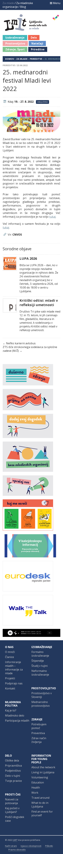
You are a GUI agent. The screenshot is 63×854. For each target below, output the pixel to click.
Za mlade (21, 58)
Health (35, 787)
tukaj (52, 216)
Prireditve (38, 49)
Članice (9, 657)
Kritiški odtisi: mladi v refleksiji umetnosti (38, 302)
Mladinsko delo (14, 715)
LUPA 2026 (28, 258)
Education (37, 782)
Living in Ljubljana (42, 772)
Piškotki (49, 845)
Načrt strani (11, 845)
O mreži (10, 652)
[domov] (33, 29)
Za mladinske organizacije (18, 5)
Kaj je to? (10, 710)
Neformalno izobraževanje (40, 672)
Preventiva (38, 733)
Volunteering (39, 777)
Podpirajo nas (14, 683)
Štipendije (37, 661)
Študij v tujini (39, 666)
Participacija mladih (17, 720)
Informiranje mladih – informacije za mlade (14, 667)
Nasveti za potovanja (11, 801)
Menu (56, 3)
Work (34, 792)
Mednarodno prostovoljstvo (40, 704)
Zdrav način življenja (38, 740)
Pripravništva (13, 765)
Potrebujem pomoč (38, 726)
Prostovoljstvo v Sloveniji (41, 695)
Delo (34, 37)
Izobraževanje (15, 37)
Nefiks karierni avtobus (21, 343)
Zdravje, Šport (15, 49)
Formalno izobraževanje (40, 653)
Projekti (10, 678)
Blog (23, 7)
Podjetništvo (13, 770)
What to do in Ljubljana (39, 804)
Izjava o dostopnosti (31, 845)
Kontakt (10, 688)
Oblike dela (12, 760)
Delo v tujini (12, 776)
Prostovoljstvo (15, 43)
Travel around (40, 798)
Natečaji (37, 43)
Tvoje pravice (13, 781)
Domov (9, 58)
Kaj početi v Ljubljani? (12, 810)
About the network (43, 767)
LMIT (15, 839)
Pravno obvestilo (17, 849)
